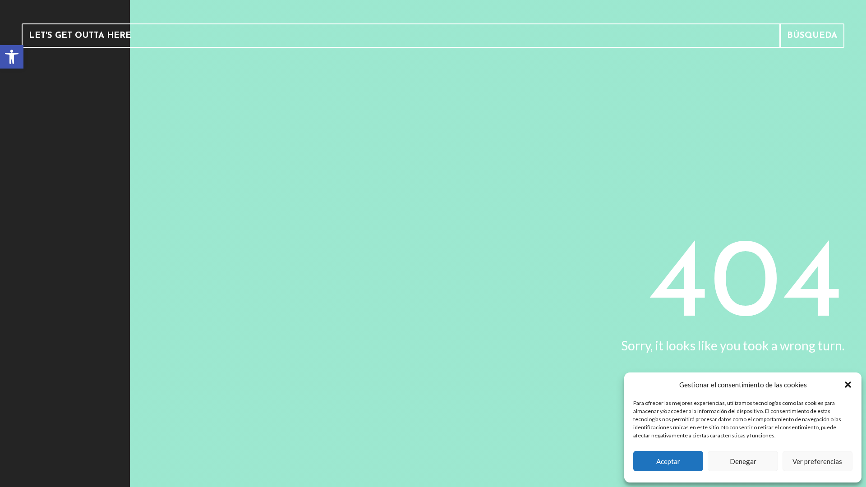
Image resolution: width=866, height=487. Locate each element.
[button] (847, 384)
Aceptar (668, 461)
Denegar (743, 461)
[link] (11, 57)
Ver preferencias (817, 461)
